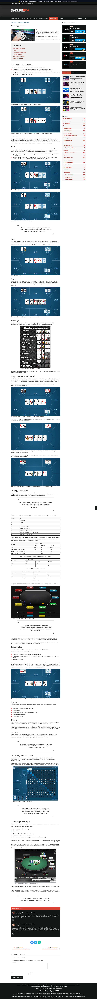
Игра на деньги (74, 138)
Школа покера (53, 18)
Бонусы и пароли (74, 130)
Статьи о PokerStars (74, 164)
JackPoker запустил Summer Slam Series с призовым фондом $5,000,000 (77, 78)
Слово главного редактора (46, 986)
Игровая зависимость (60, 985)
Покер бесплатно (15, 18)
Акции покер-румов (74, 118)
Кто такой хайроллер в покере (49, 948)
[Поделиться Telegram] (35, 942)
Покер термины (75, 177)
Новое (74, 72)
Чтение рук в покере (18, 58)
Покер (74, 125)
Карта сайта (24, 985)
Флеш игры (74, 169)
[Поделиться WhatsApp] (39, 942)
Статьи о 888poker (74, 157)
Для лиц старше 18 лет (32, 985)
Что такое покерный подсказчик (21, 948)
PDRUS (78, 40)
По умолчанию (74, 123)
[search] (85, 18)
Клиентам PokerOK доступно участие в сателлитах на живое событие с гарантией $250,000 (77, 90)
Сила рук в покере (17, 54)
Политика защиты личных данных (60, 986)
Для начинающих (74, 133)
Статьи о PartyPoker (74, 160)
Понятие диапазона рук (18, 56)
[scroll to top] (94, 991)
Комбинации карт (75, 174)
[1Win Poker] (66, 47)
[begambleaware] (44, 990)
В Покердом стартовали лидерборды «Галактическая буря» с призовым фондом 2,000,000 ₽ (76, 96)
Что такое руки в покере (19, 48)
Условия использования (70, 985)
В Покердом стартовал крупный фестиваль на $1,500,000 (77, 102)
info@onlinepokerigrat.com (73, 1)
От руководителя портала (35, 986)
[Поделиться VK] (32, 942)
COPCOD (78, 49)
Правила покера (75, 179)
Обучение (74, 142)
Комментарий (14, 961)
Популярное (67, 72)
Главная (12, 3)
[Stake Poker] (66, 29)
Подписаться (79, 18)
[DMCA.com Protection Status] (59, 988)
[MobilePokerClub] (66, 64)
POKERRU (79, 31)
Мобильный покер (29, 3)
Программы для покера (75, 152)
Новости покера (74, 120)
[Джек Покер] (66, 56)
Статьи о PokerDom (74, 162)
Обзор (72, 31)
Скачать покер (25, 18)
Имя (12, 972)
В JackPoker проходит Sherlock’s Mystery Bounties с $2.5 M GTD (77, 83)
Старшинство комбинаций (19, 52)
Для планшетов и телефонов (74, 135)
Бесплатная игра (74, 128)
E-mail (32, 972)
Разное (74, 155)
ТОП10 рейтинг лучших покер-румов (38, 18)
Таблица (15, 50)
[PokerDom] (66, 38)
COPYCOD (78, 58)
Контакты (19, 985)
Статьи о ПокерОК (74, 167)
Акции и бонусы (18, 3)
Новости (23, 3)
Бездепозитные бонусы (75, 147)
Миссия (78, 985)
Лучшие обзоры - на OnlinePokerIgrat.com (46, 985)
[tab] (66, 72)
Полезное (61, 18)
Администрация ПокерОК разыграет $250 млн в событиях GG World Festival (77, 108)
